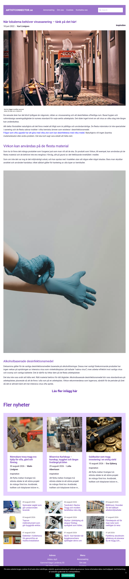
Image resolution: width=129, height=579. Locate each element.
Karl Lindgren (23, 26)
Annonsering (48, 10)
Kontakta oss (82, 10)
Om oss (60, 10)
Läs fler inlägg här (64, 391)
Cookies (69, 10)
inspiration (121, 25)
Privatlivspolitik (68, 575)
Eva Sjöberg (111, 463)
